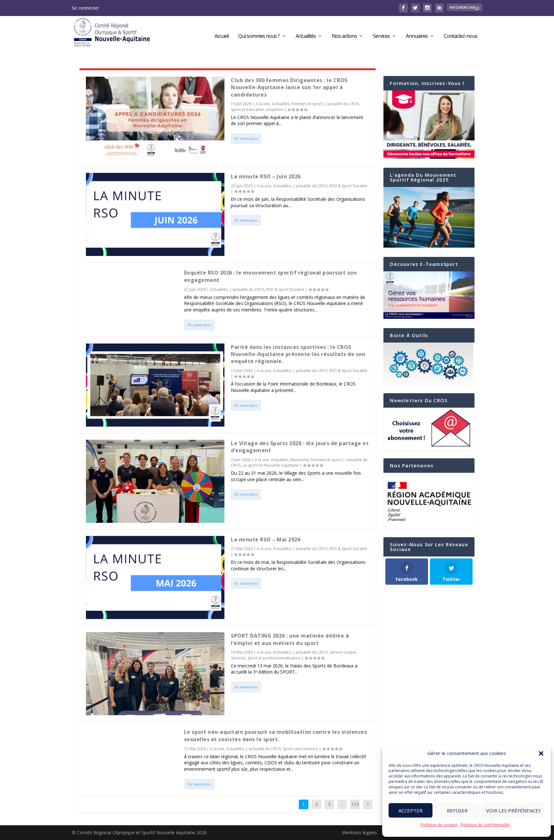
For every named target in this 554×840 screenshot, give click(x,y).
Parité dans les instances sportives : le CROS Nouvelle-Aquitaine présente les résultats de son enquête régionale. (298, 354)
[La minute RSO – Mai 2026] (155, 577)
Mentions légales (359, 832)
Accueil (221, 36)
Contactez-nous (460, 36)
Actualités (306, 36)
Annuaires (417, 36)
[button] (541, 753)
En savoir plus (246, 138)
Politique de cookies (439, 824)
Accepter (411, 810)
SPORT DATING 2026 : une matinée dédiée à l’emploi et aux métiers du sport (290, 639)
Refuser (457, 810)
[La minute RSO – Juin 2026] (155, 214)
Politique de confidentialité (485, 824)
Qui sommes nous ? (259, 36)
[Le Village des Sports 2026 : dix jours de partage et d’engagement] (155, 481)
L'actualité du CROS (341, 103)
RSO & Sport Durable (348, 186)
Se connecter (85, 8)
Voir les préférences (513, 810)
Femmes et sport (306, 103)
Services (381, 36)
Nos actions (344, 36)
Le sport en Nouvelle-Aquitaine (271, 465)
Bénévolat (299, 459)
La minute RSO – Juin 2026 (266, 176)
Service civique (343, 652)
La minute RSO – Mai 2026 (265, 539)
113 (355, 804)
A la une (263, 103)
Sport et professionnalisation (274, 658)
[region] (428, 501)
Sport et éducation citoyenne (257, 109)
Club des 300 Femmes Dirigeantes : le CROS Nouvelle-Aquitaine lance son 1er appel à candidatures (289, 87)
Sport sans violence (300, 748)
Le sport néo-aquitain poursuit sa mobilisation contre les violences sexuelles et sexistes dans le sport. (275, 735)
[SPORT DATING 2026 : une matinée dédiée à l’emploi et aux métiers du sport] (155, 673)
